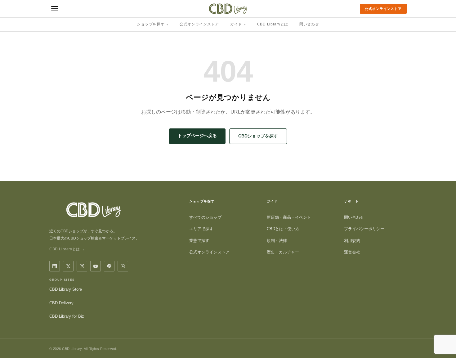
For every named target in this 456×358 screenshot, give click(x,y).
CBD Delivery (61, 303)
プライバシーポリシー (364, 228)
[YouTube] (95, 266)
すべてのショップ (205, 217)
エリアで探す (201, 228)
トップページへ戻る (197, 135)
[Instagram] (82, 266)
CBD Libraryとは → (67, 249)
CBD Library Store (65, 289)
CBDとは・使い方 (283, 228)
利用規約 (352, 240)
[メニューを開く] (54, 8)
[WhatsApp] (123, 266)
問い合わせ (309, 24)
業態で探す (199, 240)
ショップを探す (152, 24)
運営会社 (352, 252)
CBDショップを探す (258, 135)
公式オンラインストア (383, 9)
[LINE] (109, 266)
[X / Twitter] (68, 266)
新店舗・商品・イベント (289, 217)
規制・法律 (277, 240)
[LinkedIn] (54, 266)
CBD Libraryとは (272, 24)
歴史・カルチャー (283, 252)
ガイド (238, 24)
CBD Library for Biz (66, 316)
